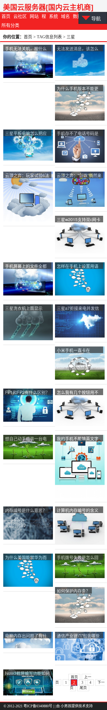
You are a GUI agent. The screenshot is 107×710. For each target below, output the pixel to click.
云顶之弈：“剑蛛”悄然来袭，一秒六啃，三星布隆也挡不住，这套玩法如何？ (79, 175)
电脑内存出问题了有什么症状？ (26, 635)
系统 (53, 16)
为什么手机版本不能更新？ (77, 88)
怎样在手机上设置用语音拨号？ (77, 266)
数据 (77, 16)
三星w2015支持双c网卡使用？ (78, 219)
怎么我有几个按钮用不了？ (77, 392)
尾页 (83, 688)
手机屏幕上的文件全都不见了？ (26, 266)
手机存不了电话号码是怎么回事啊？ (77, 133)
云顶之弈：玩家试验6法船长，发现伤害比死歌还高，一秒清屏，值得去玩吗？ (27, 175)
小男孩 (66, 706)
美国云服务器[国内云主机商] (48, 7)
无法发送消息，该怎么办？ (77, 48)
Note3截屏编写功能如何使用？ (27, 673)
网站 (34, 16)
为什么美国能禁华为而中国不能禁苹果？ (26, 557)
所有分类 (10, 25)
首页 (5, 16)
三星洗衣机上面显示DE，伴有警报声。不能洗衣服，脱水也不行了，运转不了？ (26, 308)
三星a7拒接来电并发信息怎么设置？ (78, 308)
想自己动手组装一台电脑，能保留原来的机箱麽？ (26, 438)
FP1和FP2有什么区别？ (27, 392)
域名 (65, 16)
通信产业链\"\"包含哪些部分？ (78, 635)
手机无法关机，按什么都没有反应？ (26, 48)
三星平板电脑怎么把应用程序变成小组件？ (26, 133)
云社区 (20, 16)
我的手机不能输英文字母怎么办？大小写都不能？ (77, 438)
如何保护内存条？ (73, 591)
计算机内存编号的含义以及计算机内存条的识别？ (77, 510)
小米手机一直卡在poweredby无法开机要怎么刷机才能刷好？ (77, 350)
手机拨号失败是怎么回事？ (77, 557)
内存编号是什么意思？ (26, 510)
